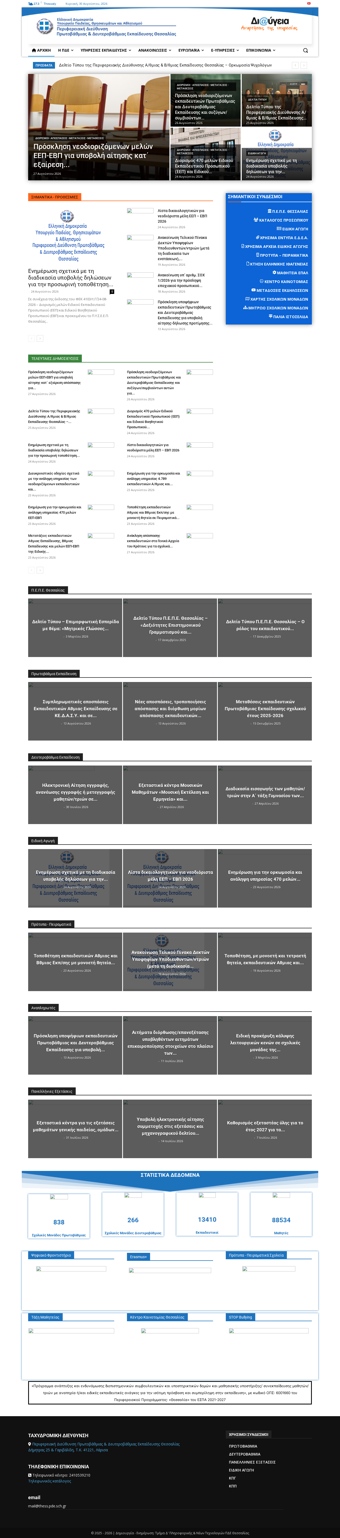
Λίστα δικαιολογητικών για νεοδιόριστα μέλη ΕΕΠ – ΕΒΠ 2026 (182, 216)
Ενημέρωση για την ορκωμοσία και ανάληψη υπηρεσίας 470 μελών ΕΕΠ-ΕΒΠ (54, 512)
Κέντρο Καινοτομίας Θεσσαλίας (157, 1317)
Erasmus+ (138, 1257)
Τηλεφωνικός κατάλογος (49, 1480)
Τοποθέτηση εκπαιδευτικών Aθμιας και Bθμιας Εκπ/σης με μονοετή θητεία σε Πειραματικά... (153, 512)
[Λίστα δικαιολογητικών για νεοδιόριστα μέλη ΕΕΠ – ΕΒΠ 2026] (140, 217)
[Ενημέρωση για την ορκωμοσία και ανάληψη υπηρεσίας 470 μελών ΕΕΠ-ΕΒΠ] (101, 514)
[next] (303, 65)
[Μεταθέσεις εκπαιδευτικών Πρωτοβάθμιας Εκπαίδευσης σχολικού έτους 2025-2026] (265, 711)
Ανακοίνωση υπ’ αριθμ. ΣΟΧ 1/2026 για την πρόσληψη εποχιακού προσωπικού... (181, 280)
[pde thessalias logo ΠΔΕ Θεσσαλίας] (131, 29)
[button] (305, 50)
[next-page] (40, 338)
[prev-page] (31, 338)
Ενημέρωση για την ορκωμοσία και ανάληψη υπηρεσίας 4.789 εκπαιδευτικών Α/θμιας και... (153, 478)
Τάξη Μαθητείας (45, 1317)
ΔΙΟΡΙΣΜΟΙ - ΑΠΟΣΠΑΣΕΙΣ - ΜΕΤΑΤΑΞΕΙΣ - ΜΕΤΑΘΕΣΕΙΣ (69, 138)
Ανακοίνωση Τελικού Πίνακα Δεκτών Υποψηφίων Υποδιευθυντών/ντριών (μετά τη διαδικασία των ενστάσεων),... (183, 248)
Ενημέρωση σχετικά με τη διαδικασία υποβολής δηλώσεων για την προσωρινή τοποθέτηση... (70, 278)
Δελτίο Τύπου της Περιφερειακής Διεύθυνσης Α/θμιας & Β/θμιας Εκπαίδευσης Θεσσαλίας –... (54, 416)
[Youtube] (309, 4)
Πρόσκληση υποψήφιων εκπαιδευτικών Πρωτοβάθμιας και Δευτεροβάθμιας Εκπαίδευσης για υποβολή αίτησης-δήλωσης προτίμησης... (185, 312)
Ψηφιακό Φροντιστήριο (51, 1255)
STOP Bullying (240, 1317)
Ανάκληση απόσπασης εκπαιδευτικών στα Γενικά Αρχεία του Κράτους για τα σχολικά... (153, 541)
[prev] (295, 65)
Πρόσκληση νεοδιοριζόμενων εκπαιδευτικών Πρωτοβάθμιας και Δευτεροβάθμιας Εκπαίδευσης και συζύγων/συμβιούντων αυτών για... (154, 382)
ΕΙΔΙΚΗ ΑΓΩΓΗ (257, 153)
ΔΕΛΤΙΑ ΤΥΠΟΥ (257, 99)
